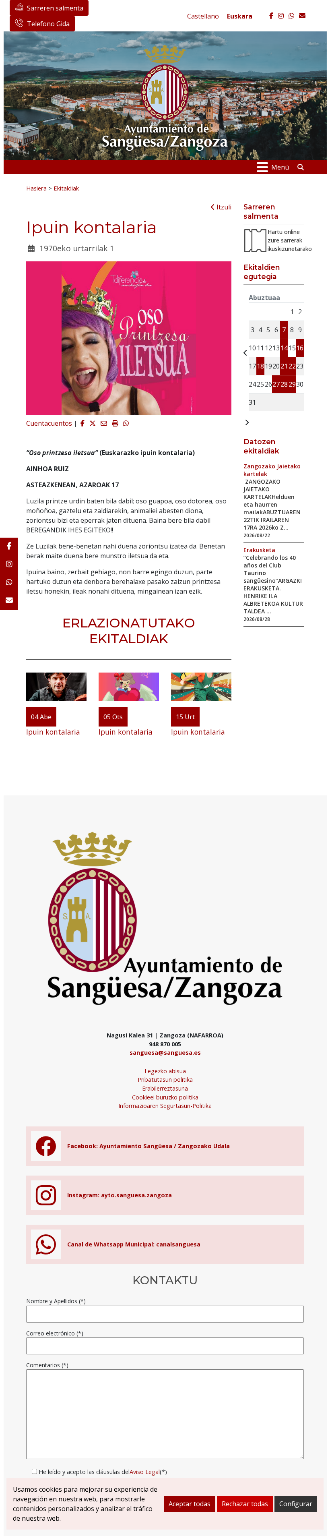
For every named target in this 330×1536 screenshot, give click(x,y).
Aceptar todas (189, 1503)
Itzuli (223, 207)
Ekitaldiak (66, 188)
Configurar (295, 1503)
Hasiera (36, 188)
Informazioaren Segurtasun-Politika (165, 1106)
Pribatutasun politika (165, 1079)
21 (284, 366)
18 (260, 366)
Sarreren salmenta (55, 8)
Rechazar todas (245, 1503)
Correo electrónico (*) (54, 1333)
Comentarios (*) (47, 1365)
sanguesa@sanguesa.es (165, 1052)
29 (292, 384)
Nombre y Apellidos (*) (56, 1301)
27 (276, 384)
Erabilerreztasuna (165, 1088)
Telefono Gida (48, 23)
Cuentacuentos (49, 423)
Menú (280, 167)
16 (299, 348)
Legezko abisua (165, 1071)
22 (292, 366)
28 (284, 384)
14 (284, 348)
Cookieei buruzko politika (165, 1097)
